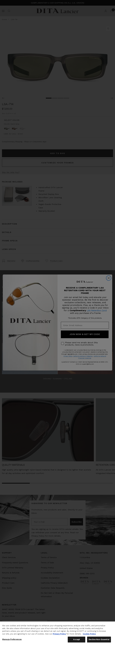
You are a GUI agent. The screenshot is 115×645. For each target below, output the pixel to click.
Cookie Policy (89, 634)
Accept (76, 639)
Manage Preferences (12, 639)
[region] (57, 633)
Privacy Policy (59, 634)
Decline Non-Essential (99, 639)
